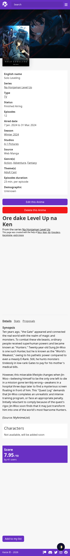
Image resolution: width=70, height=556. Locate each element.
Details (7, 321)
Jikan (45, 232)
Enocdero (55, 232)
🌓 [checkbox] (61, 547)
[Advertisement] (35, 276)
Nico (40, 232)
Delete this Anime (35, 210)
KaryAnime (7, 235)
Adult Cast (10, 172)
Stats (17, 321)
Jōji (49, 232)
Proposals (29, 321)
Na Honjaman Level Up (18, 87)
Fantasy (32, 163)
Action (8, 163)
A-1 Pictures (11, 144)
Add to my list (13, 539)
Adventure (19, 163)
